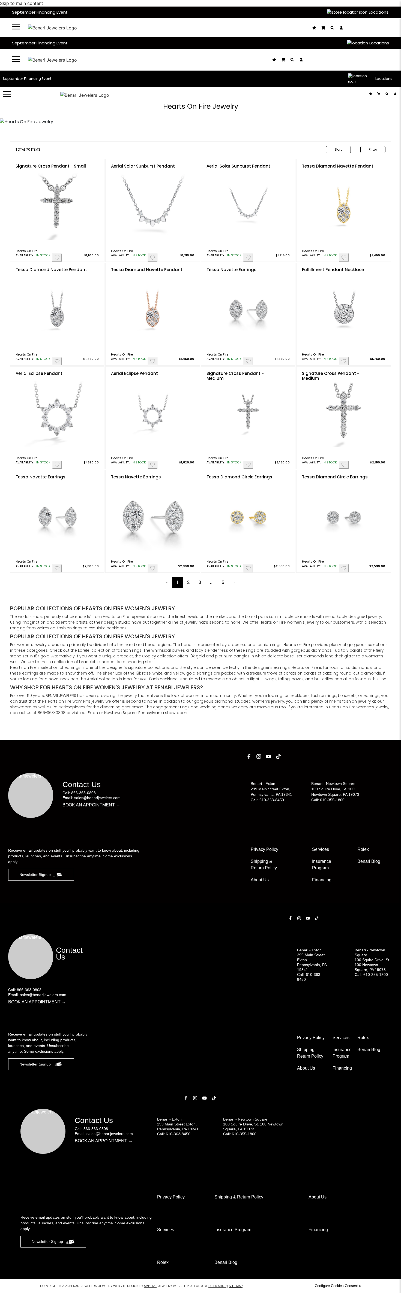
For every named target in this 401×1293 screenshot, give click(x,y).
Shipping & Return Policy (264, 864)
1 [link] (177, 582)
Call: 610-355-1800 (328, 800)
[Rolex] (368, 27)
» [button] (234, 582)
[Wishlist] (315, 28)
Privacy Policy (264, 849)
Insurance (321, 864)
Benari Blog (368, 861)
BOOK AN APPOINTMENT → (91, 805)
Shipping (310, 1052)
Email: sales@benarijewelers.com (91, 798)
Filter (373, 149)
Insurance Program (342, 1052)
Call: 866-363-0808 (79, 793)
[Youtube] (269, 756)
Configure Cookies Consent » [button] (338, 1286)
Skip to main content (21, 3)
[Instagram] (259, 756)
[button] (16, 26)
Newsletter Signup (35, 874)
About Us (260, 880)
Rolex (363, 849)
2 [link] (188, 582)
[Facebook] (249, 756)
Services (320, 849)
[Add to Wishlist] (57, 257)
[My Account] (342, 28)
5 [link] (223, 582)
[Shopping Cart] (324, 28)
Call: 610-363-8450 (267, 800)
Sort (338, 149)
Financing (321, 880)
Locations (378, 12)
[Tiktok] (279, 756)
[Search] (333, 28)
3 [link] (200, 582)
